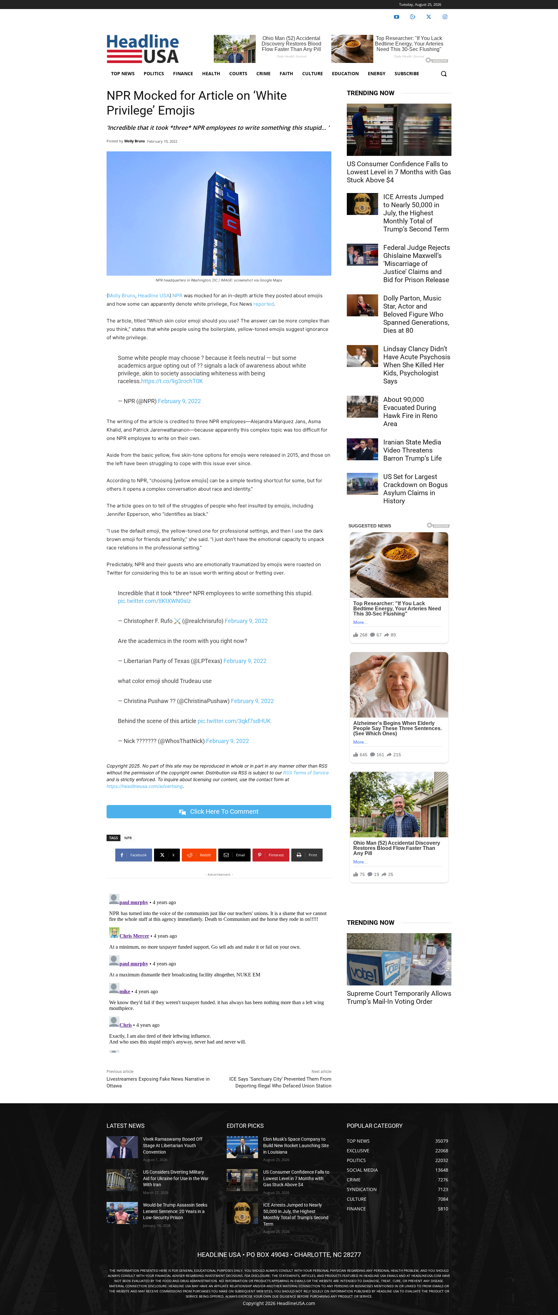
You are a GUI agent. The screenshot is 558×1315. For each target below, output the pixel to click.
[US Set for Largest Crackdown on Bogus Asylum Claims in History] (362, 484)
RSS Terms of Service (306, 772)
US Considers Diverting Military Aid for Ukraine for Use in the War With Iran (176, 1178)
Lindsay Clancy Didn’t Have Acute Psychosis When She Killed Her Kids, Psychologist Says (416, 365)
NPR (177, 295)
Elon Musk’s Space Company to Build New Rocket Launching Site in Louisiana (296, 1145)
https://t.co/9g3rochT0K (172, 381)
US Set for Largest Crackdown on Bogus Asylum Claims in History (415, 489)
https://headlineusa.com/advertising (145, 786)
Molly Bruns (134, 140)
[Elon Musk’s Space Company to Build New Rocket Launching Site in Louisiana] (242, 1147)
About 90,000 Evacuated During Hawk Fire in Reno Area (410, 412)
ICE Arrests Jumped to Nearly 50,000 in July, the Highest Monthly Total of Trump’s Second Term (416, 213)
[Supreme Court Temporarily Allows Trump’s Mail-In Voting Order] (399, 959)
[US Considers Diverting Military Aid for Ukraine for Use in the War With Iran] (122, 1180)
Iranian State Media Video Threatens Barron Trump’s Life (412, 450)
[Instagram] (445, 17)
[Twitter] (428, 17)
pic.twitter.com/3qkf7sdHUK (234, 721)
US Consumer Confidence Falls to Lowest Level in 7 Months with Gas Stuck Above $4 (399, 172)
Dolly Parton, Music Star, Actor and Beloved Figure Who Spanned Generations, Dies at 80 (416, 314)
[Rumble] (412, 17)
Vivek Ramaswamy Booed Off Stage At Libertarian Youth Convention (172, 1145)
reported (263, 304)
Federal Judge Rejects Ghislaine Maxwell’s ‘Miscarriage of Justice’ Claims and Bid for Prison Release (416, 264)
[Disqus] (219, 972)
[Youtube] (396, 17)
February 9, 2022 (179, 401)
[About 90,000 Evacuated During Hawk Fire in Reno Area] (362, 407)
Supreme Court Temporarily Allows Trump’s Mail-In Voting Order (399, 997)
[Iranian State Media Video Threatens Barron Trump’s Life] (362, 449)
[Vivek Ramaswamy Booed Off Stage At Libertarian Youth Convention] (122, 1147)
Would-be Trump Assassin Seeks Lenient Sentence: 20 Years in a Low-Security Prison (175, 1211)
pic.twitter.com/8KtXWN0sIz (154, 600)
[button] (443, 73)
